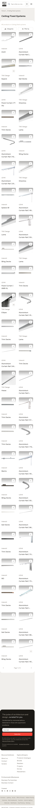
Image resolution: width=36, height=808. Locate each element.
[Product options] (13, 34)
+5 (13, 305)
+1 (30, 651)
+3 (13, 71)
